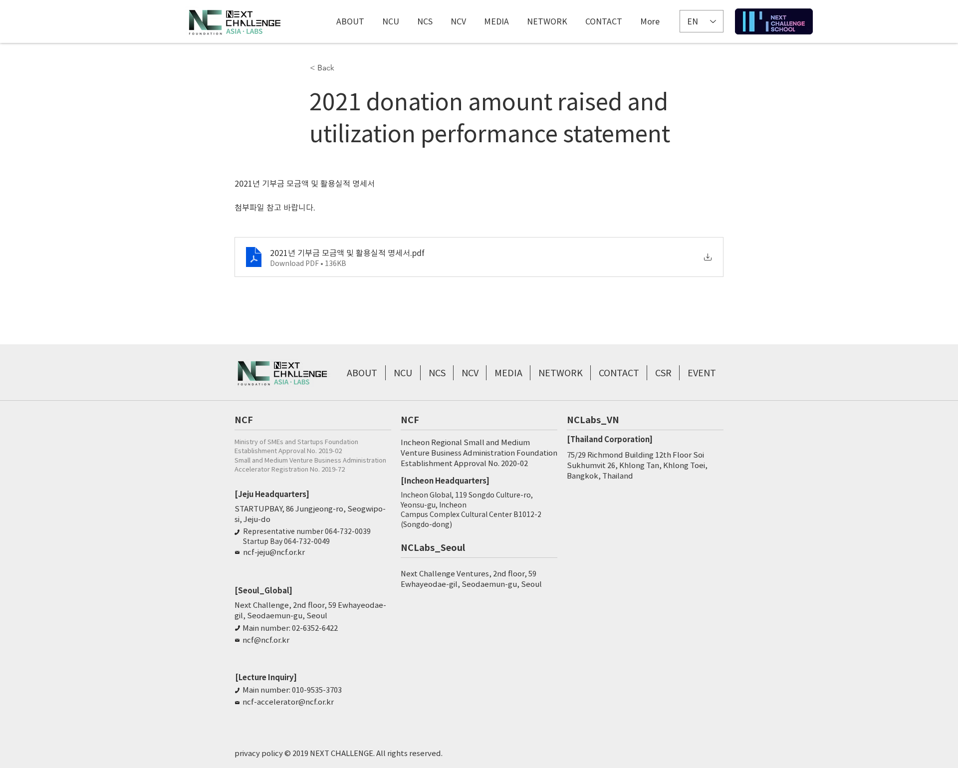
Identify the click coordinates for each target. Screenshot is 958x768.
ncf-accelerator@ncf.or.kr (288, 701)
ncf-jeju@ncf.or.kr (274, 551)
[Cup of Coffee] (774, 21)
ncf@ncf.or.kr (265, 639)
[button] (343, 68)
